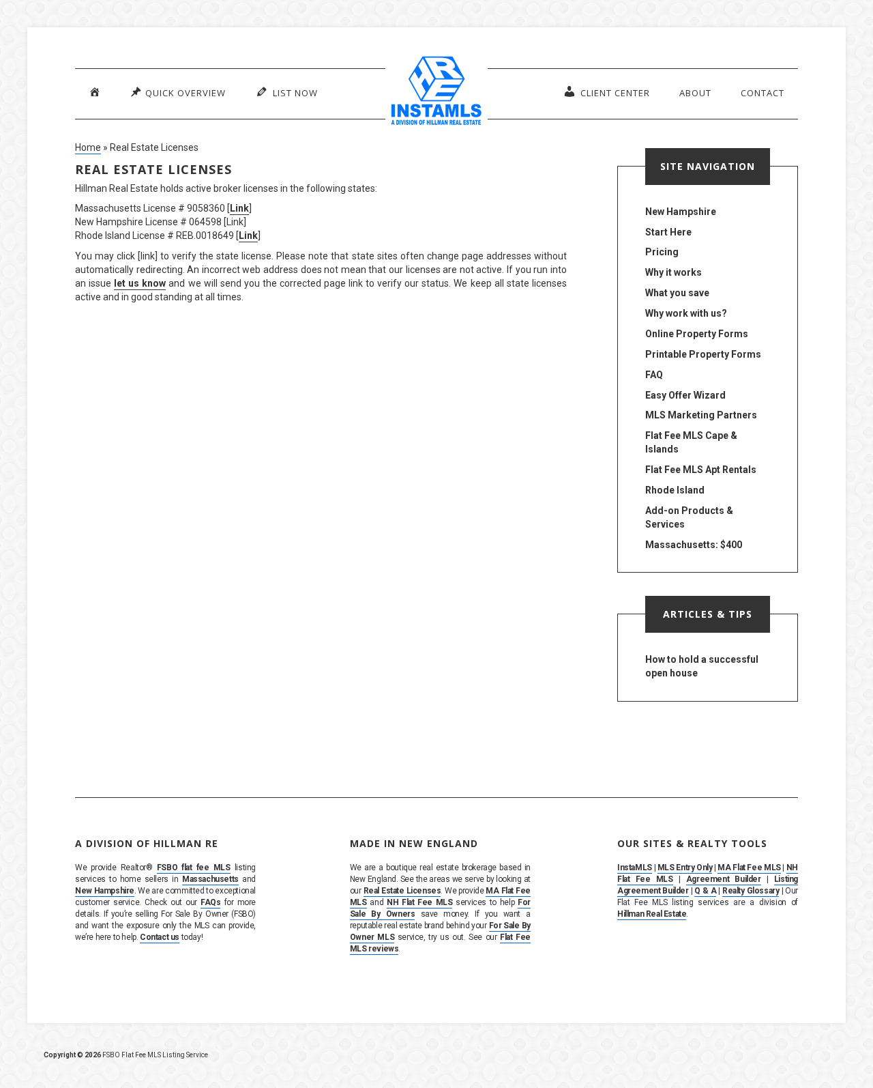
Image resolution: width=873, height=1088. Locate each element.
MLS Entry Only (685, 867)
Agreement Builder (723, 879)
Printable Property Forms (703, 354)
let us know (140, 283)
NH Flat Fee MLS (420, 902)
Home (88, 147)
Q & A (705, 891)
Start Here (668, 232)
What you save (677, 292)
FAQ (654, 374)
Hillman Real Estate (651, 914)
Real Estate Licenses (402, 891)
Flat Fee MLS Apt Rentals (700, 469)
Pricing (662, 251)
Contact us (159, 937)
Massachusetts (210, 879)
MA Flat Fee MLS (748, 867)
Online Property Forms (696, 333)
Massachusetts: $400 (693, 544)
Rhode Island (675, 490)
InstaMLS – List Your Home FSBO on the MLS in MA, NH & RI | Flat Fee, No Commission (436, 92)
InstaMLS (634, 867)
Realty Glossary (750, 891)
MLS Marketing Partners (701, 415)
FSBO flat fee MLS (194, 867)
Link (239, 208)
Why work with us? (686, 313)
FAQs (210, 902)
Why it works (673, 272)
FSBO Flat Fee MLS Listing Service (155, 1055)
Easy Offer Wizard (685, 395)
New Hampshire (680, 211)
